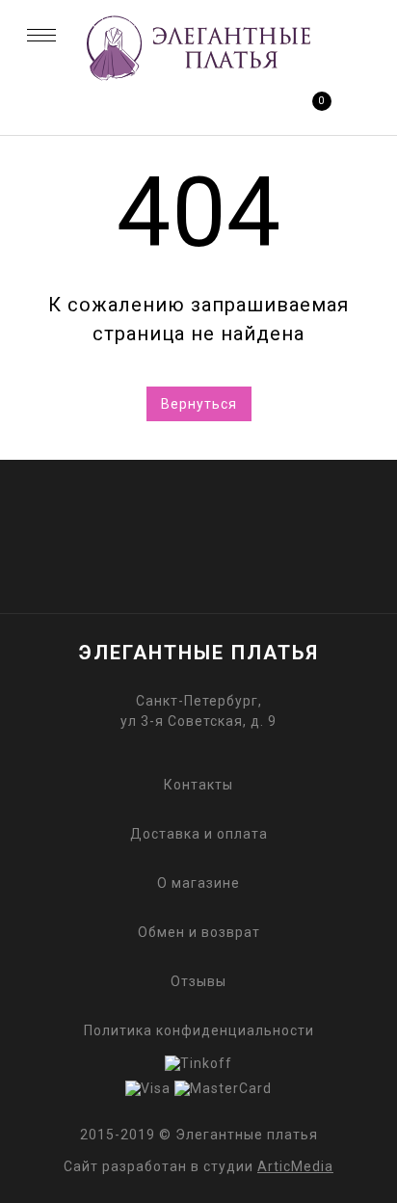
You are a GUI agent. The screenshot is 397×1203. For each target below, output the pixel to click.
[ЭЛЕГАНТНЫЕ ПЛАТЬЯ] (198, 79)
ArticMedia (295, 1166)
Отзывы (198, 981)
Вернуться (199, 404)
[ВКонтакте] (165, 520)
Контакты (198, 784)
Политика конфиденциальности (199, 1030)
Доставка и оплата (199, 834)
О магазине (198, 883)
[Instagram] (231, 520)
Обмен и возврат (199, 932)
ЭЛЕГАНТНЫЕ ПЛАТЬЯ (199, 652)
